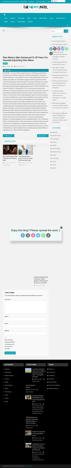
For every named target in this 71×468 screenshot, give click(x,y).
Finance (13, 21)
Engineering (55, 139)
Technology (21, 18)
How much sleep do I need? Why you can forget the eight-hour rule (59, 47)
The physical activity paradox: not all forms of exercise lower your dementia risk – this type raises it (59, 95)
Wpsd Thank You (53, 388)
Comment (8, 299)
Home (6, 18)
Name (7, 316)
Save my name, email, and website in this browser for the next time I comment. (10, 344)
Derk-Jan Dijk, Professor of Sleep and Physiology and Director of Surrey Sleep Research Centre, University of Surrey (38, 409)
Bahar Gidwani (29, 427)
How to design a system (58, 41)
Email (6, 323)
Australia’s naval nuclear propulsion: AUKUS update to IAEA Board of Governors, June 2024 (41, 280)
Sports (52, 18)
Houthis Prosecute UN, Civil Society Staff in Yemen (59, 63)
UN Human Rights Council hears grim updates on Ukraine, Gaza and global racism (9, 135)
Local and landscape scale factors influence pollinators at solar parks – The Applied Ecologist (39, 372)
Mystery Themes (27, 466)
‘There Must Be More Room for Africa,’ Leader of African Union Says (25, 158)
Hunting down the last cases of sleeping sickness (60, 76)
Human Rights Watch (37, 440)
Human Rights (21, 21)
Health (6, 21)
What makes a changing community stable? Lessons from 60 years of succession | (60, 107)
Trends (54, 164)
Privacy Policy (23, 1)
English (55, 1)
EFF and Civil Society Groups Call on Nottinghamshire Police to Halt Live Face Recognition (60, 84)
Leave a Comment (20, 66)
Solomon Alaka (6, 165)
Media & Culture (60, 18)
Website (7, 330)
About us (50, 1)
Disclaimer (31, 1)
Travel (34, 18)
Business (12, 18)
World (28, 18)
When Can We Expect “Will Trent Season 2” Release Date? (10, 158)
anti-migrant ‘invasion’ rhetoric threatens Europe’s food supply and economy (59, 70)
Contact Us (52, 372)
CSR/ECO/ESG (43, 18)
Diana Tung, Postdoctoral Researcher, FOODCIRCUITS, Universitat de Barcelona (38, 457)
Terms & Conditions (41, 1)
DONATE (30, 21)
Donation (51, 379)
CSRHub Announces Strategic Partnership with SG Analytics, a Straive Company (32, 420)
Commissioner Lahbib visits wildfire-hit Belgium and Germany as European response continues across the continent (59, 118)
